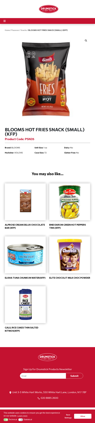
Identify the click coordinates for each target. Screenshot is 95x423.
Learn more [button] (22, 416)
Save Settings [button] (68, 416)
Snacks (24, 30)
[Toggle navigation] (4, 21)
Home (7, 30)
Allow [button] (82, 416)
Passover (15, 30)
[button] (86, 40)
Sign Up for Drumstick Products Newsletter (47, 369)
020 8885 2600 (49, 397)
